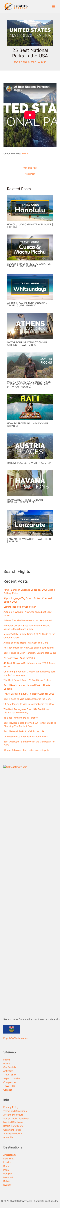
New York (8, 1158)
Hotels (6, 1063)
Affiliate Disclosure (13, 1114)
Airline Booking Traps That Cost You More (26, 642)
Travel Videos (21, 61)
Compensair (9, 1082)
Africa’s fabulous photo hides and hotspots (26, 750)
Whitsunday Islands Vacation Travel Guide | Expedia (27, 304)
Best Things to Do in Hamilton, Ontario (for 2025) (30, 652)
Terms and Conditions (15, 1111)
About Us (8, 1137)
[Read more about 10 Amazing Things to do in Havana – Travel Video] (30, 483)
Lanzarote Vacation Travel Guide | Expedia (29, 540)
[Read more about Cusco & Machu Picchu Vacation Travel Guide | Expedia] (30, 247)
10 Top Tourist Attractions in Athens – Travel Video (27, 343)
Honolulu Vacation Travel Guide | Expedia (30, 226)
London (7, 1162)
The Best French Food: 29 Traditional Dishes (27, 680)
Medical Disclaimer (13, 1122)
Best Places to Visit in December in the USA (27, 699)
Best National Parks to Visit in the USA (24, 731)
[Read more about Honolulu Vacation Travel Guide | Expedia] (30, 208)
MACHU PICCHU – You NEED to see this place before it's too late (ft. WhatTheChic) (29, 384)
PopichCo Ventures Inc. (15, 1038)
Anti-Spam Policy (12, 1133)
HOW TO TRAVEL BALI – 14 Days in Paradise (27, 424)
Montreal (8, 1177)
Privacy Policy (11, 1107)
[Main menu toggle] (53, 6)
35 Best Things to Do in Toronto (21, 717)
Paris (6, 1170)
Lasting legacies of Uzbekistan (20, 606)
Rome (6, 1166)
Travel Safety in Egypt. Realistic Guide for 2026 (29, 693)
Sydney (7, 1185)
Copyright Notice (12, 1129)
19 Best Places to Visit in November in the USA (29, 704)
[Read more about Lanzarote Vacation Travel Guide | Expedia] (30, 522)
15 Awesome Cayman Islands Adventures (26, 736)
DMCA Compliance (13, 1126)
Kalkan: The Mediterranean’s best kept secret (28, 620)
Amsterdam (9, 1154)
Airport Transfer (11, 1078)
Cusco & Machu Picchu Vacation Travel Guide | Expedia (29, 265)
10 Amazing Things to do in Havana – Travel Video (25, 501)
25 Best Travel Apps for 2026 (19, 658)
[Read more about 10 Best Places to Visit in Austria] (30, 446)
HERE (25, 153)
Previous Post (29, 168)
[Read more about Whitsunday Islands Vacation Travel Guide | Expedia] (30, 286)
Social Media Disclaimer (16, 1118)
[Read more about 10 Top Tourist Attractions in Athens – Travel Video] (30, 325)
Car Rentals (9, 1067)
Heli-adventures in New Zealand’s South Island (29, 647)
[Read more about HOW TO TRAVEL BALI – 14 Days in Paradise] (30, 407)
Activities (8, 1071)
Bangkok (7, 1173)
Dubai (6, 1181)
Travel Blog (9, 1086)
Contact (7, 1089)
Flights (6, 1059)
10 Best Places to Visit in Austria (29, 462)
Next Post (30, 174)
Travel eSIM (9, 1074)
